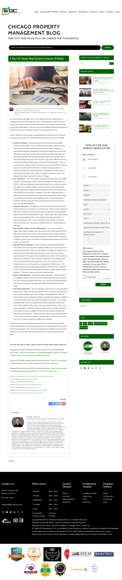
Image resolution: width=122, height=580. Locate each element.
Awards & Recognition (100, 323)
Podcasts (93, 12)
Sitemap (35, 525)
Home (36, 12)
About (102, 12)
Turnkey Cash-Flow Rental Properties (28, 379)
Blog (118, 12)
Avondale (90, 323)
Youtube (39, 384)
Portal (64, 493)
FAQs (85, 499)
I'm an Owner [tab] (92, 159)
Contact (110, 12)
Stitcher (38, 390)
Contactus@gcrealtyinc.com (79, 534)
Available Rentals (89, 493)
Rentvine (82, 522)
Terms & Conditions (59, 525)
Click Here (37, 110)
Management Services (49, 12)
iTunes (28, 390)
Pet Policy (87, 502)
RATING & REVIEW (23, 382)
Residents (73, 12)
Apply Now (87, 496)
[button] (81, 368)
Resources (83, 12)
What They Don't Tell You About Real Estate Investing (39, 376)
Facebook (33, 384)
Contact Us (85, 525)
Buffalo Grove (83, 327)
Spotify (33, 390)
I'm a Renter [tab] (92, 168)
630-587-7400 (7, 498)
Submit (107, 47)
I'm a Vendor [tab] (92, 177)
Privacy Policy (45, 525)
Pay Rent (65, 496)
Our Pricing (107, 499)
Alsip (80, 323)
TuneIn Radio (43, 390)
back (11, 461)
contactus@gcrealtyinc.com (11, 504)
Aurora (85, 323)
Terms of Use (94, 272)
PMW (51, 522)
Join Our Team (35, 387)
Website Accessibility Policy (101, 534)
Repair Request (68, 499)
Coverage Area (74, 525)
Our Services (108, 496)
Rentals (63, 12)
